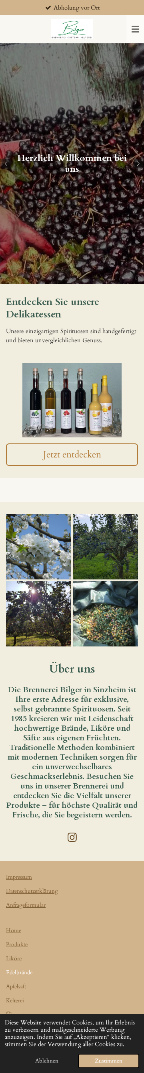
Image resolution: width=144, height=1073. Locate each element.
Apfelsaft (16, 986)
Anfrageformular (26, 905)
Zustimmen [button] (108, 1061)
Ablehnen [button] (46, 1061)
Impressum (19, 877)
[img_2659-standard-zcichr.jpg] (38, 546)
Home (13, 930)
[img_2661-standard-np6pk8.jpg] (38, 613)
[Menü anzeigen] (135, 29)
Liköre (14, 958)
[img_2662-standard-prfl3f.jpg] (105, 613)
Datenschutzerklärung (32, 891)
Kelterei (15, 1000)
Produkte (17, 944)
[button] (130, 370)
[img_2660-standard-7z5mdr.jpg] (105, 546)
